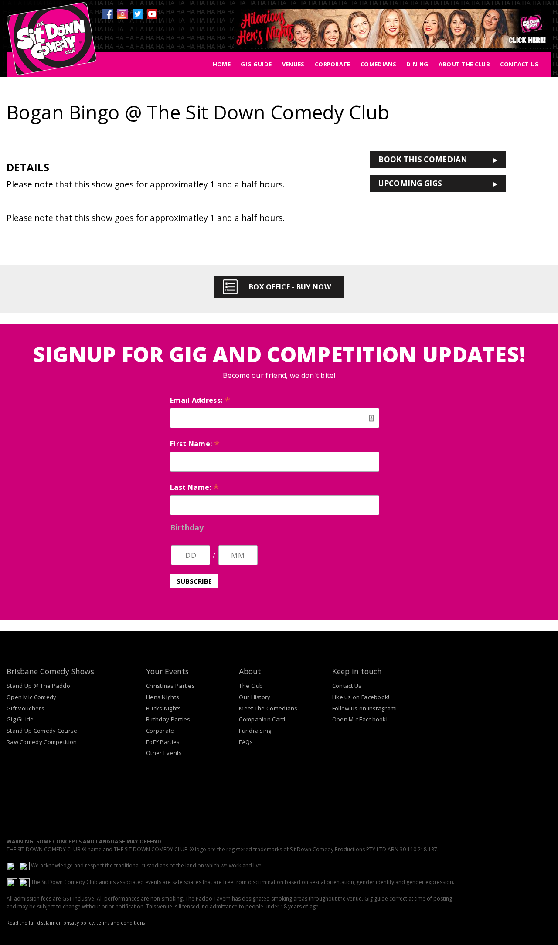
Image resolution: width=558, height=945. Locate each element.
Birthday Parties (168, 719)
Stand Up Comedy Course (42, 730)
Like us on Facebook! (361, 697)
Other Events (164, 753)
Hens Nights (162, 697)
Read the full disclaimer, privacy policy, (51, 923)
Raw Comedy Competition (42, 742)
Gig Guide (256, 64)
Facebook (107, 14)
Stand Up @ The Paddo (38, 686)
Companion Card (262, 719)
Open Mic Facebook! (360, 719)
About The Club (464, 64)
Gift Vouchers (25, 708)
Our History (254, 697)
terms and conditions (120, 923)
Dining (417, 64)
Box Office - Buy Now (290, 287)
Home (222, 64)
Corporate (332, 64)
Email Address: (200, 400)
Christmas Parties (170, 686)
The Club (251, 686)
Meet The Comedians (268, 708)
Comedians (378, 64)
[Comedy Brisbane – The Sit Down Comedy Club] (51, 42)
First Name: (195, 443)
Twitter (137, 14)
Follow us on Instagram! (364, 708)
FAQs (246, 742)
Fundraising (255, 730)
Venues (293, 64)
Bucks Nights (163, 708)
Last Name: (194, 487)
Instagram (122, 14)
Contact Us (519, 64)
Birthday (187, 527)
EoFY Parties (163, 742)
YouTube (152, 14)
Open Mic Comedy (32, 697)
